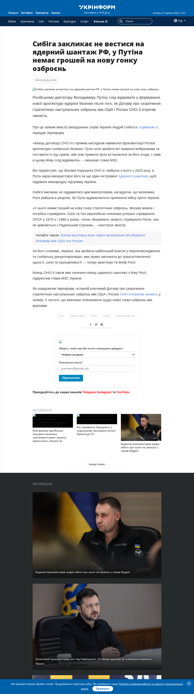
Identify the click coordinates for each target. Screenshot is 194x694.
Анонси (56, 12)
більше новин (97, 464)
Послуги (13, 12)
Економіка (27, 21)
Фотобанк (27, 12)
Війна (12, 21)
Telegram (89, 392)
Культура (70, 21)
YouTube (122, 392)
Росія (94, 315)
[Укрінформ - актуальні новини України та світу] (97, 7)
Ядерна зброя (77, 315)
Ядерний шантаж (125, 315)
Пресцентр (42, 12)
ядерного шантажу (133, 176)
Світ (41, 21)
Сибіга (106, 315)
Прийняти (102, 688)
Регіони (54, 21)
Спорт (84, 21)
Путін (61, 315)
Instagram (104, 392)
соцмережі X (148, 127)
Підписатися (71, 377)
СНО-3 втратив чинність (139, 294)
